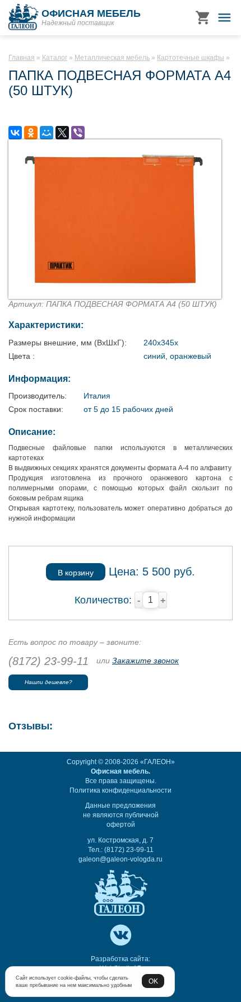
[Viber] (78, 132)
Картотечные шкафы (190, 58)
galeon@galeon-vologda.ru (120, 859)
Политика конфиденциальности (120, 790)
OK (153, 981)
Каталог (54, 58)
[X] (62, 132)
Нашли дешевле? (48, 682)
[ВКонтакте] (15, 132)
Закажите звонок (145, 660)
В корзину (76, 572)
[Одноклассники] (31, 132)
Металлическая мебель (112, 58)
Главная (21, 58)
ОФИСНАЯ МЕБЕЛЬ (91, 13)
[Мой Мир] (46, 132)
